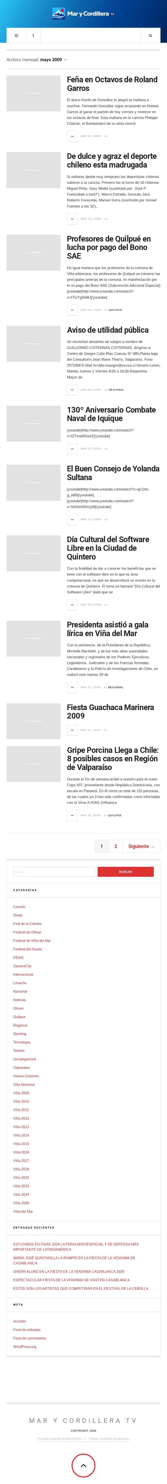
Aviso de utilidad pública (108, 330)
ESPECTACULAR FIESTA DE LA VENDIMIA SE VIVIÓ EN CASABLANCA (71, 1280)
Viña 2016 (21, 1152)
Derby (18, 915)
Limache (20, 983)
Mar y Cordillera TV (83, 1420)
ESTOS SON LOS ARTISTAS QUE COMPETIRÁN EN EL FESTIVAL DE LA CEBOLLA (80, 1288)
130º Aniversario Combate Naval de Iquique (111, 414)
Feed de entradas (26, 1330)
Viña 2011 (21, 1110)
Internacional (23, 974)
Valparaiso (21, 1067)
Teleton (19, 1051)
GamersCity (22, 966)
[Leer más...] (72, 136)
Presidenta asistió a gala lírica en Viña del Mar (107, 629)
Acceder (19, 1321)
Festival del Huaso (27, 949)
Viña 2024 (21, 1194)
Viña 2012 (21, 1118)
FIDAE (18, 957)
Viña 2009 (21, 1093)
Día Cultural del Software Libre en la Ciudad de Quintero (108, 548)
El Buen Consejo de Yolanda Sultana (113, 473)
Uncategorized (24, 1059)
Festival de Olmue (27, 932)
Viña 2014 (21, 1135)
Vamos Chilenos (26, 1076)
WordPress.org (24, 1347)
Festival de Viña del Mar (32, 941)
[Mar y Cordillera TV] (83, 13)
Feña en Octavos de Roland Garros (112, 84)
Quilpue (115, 309)
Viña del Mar (23, 1211)
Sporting (19, 1034)
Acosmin (123, 1438)
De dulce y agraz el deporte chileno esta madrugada (112, 160)
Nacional (20, 991)
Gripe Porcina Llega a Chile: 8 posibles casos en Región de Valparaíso (113, 759)
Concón (19, 907)
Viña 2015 (21, 1144)
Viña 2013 (21, 1127)
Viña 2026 (21, 1203)
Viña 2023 (21, 1178)
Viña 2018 (21, 1169)
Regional (116, 389)
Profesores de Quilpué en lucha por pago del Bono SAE (109, 247)
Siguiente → (141, 846)
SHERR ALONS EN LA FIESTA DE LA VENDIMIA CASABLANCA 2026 (68, 1271)
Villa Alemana (24, 1084)
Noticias (19, 1000)
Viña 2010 (21, 1101)
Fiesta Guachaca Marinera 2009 (110, 712)
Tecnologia (21, 1042)
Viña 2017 (21, 1161)
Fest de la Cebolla (27, 924)
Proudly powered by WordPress (59, 1438)
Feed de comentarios (29, 1338)
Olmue (18, 1008)
